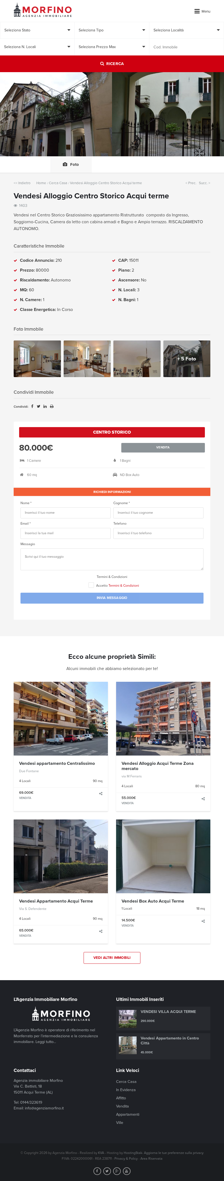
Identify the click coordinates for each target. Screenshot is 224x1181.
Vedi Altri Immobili (112, 958)
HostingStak (133, 1153)
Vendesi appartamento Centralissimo (57, 763)
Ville (119, 1122)
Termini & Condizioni (112, 577)
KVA (101, 1153)
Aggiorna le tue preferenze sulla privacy (174, 1153)
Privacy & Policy (126, 1159)
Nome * (25, 503)
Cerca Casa (58, 183)
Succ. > (204, 183)
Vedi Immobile (61, 718)
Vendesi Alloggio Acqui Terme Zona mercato (158, 766)
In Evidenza (126, 1090)
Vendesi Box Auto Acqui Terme (153, 901)
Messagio (27, 544)
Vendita (122, 1106)
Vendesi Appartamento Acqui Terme (56, 901)
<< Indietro (22, 183)
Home (41, 183)
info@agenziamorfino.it (44, 1108)
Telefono (119, 524)
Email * (25, 524)
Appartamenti (127, 1114)
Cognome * (121, 503)
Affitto (121, 1098)
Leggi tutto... (46, 1041)
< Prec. (190, 183)
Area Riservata (151, 1159)
